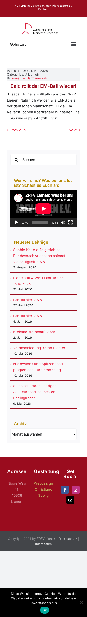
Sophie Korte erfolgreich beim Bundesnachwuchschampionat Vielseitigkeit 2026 (39, 256)
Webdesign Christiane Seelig (43, 489)
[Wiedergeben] (16, 222)
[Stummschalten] (63, 222)
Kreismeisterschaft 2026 (34, 332)
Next (73, 130)
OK (44, 610)
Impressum (43, 544)
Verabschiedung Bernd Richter (39, 348)
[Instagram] (76, 490)
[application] (43, 208)
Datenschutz (68, 539)
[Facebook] (65, 490)
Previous (18, 130)
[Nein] (81, 602)
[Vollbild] (70, 222)
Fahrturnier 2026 (27, 300)
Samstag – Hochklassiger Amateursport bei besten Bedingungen (34, 392)
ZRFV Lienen (46, 539)
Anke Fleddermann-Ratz (30, 78)
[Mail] (70, 500)
